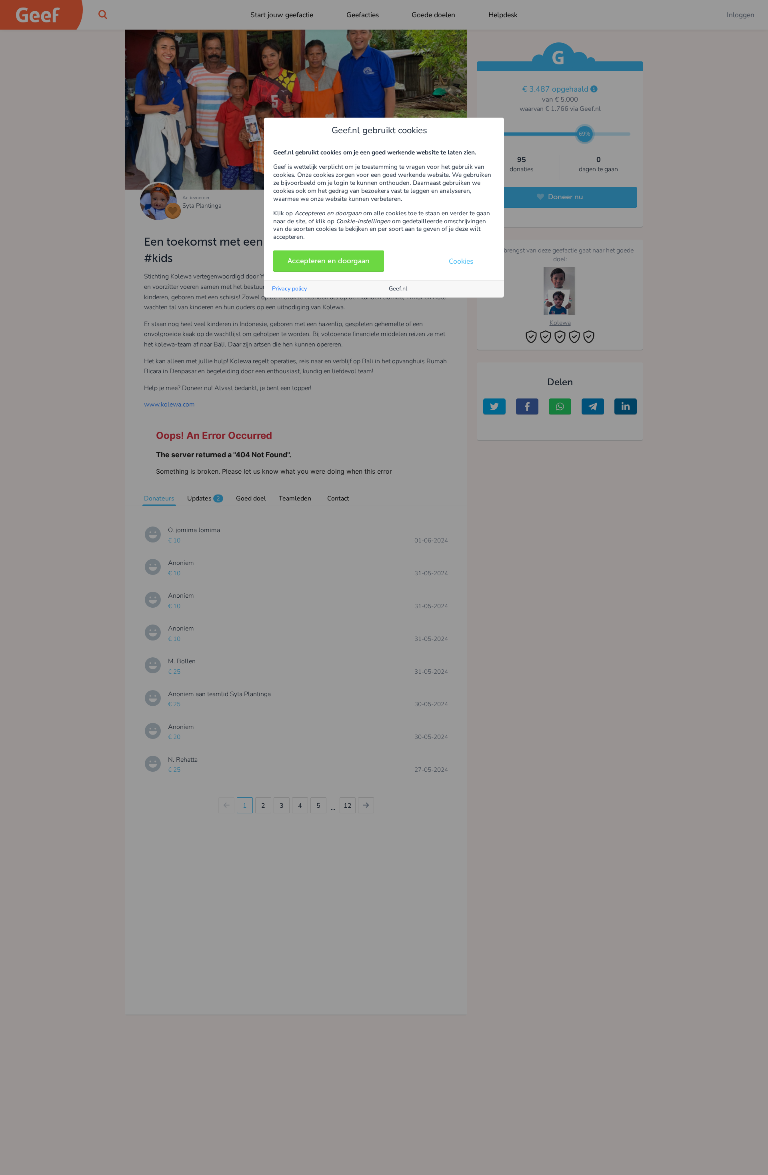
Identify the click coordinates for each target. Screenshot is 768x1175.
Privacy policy (289, 288)
